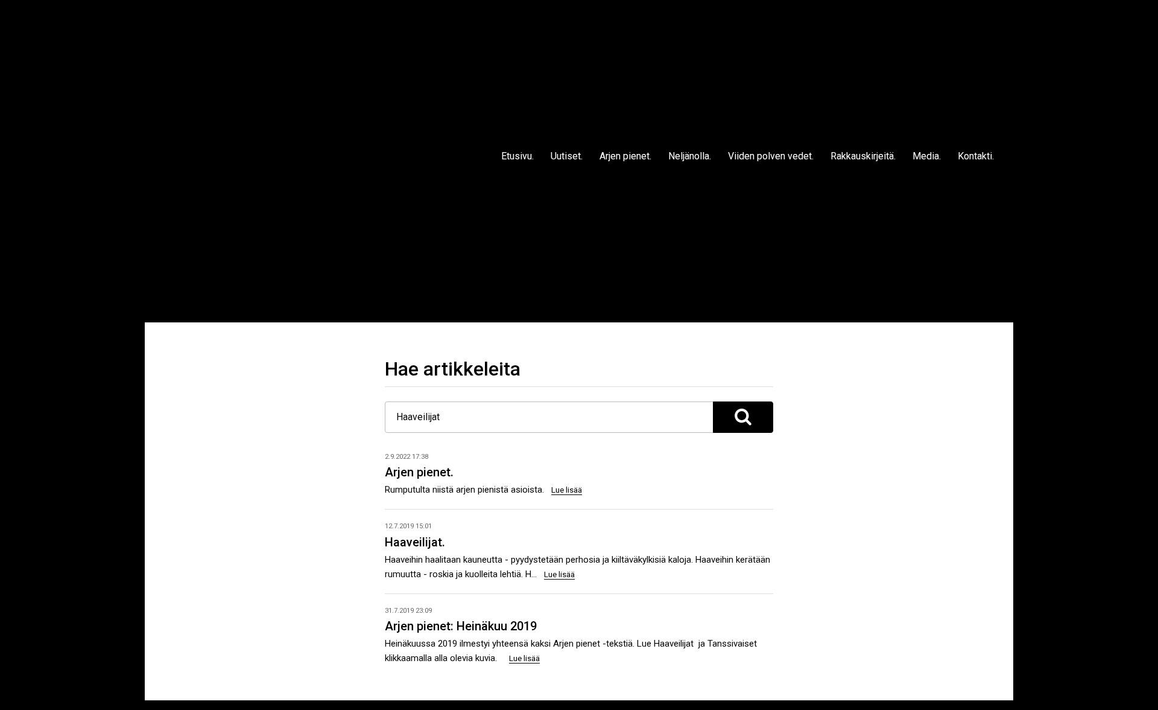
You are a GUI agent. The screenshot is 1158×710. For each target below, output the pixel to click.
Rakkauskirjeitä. (863, 156)
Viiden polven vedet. (771, 156)
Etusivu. (517, 156)
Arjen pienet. (625, 156)
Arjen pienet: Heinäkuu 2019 (461, 626)
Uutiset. (567, 156)
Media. (927, 156)
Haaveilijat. (415, 542)
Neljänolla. (689, 156)
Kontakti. (976, 156)
